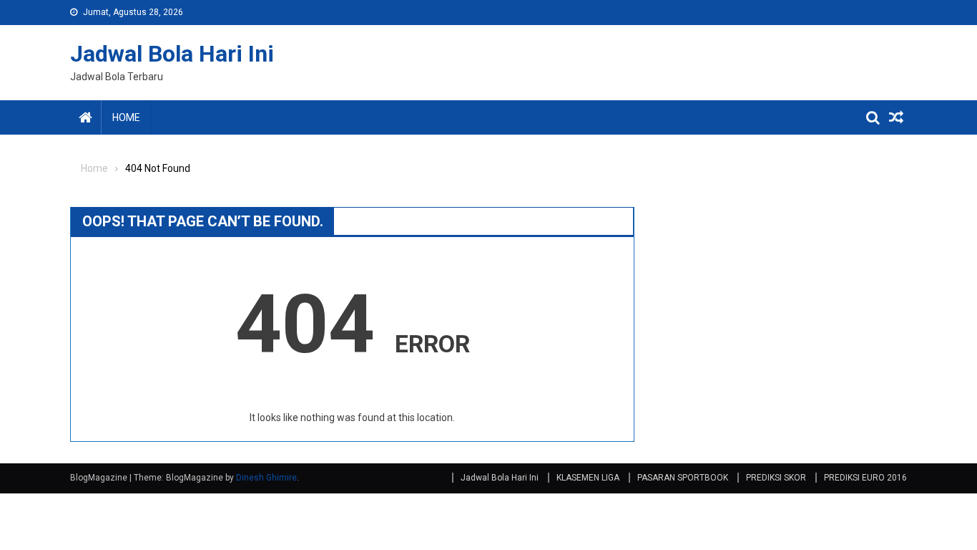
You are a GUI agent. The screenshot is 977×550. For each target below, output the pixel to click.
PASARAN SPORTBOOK (682, 478)
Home (126, 117)
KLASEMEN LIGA (587, 478)
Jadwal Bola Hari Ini (172, 53)
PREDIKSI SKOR (776, 478)
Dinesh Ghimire (266, 478)
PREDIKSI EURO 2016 (865, 478)
